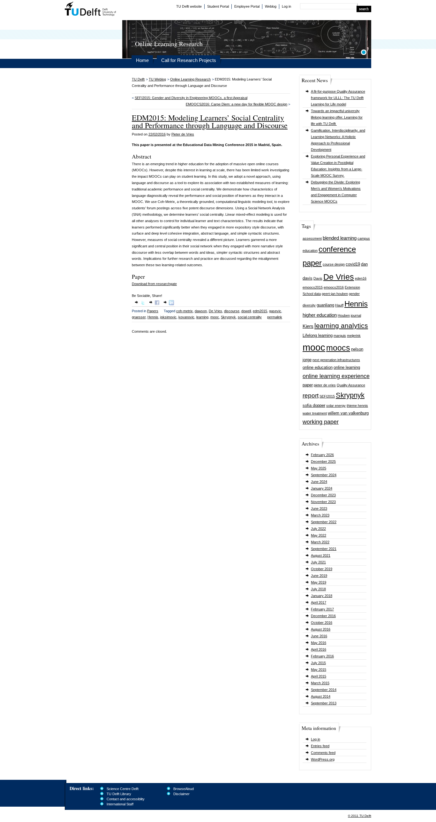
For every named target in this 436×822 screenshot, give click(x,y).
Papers (152, 311)
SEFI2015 (327, 396)
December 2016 (323, 616)
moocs (338, 348)
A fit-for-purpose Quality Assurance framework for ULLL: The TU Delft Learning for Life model (338, 97)
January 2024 (321, 488)
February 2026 (322, 455)
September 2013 (323, 703)
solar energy (336, 405)
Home (142, 60)
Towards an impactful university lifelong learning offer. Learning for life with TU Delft (337, 117)
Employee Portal (246, 6)
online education (318, 367)
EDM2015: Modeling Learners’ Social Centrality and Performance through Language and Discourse (210, 121)
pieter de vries (325, 385)
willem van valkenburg (348, 413)
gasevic (275, 311)
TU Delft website (189, 6)
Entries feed (320, 746)
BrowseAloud (183, 789)
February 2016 (322, 656)
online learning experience (336, 376)
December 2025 (323, 461)
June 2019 (319, 576)
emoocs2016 (334, 287)
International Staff (120, 804)
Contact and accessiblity (126, 799)
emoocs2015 (313, 287)
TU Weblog (157, 79)
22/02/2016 (157, 134)
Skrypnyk (350, 395)
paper (308, 385)
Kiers (308, 326)
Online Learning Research (190, 79)
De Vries (338, 277)
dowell (246, 311)
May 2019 (318, 582)
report (311, 395)
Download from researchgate (154, 284)
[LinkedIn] (171, 304)
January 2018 (321, 596)
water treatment (315, 413)
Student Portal (218, 6)
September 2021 (323, 549)
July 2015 (318, 663)
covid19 (353, 264)
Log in (286, 6)
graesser (139, 317)
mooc (314, 347)
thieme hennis (357, 405)
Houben (344, 315)
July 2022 (318, 529)
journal (356, 315)
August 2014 (320, 696)
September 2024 (323, 475)
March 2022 (320, 542)
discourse (231, 311)
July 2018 (318, 589)
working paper (321, 422)
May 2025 (318, 468)
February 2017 (322, 609)
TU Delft (90, 10)
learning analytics (341, 325)
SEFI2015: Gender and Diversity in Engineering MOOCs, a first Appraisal (191, 98)
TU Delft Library (119, 794)
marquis (340, 335)
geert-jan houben (335, 294)
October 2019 (321, 569)
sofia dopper (314, 405)
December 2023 (323, 495)
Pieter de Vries (182, 134)
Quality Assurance (351, 385)
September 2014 (323, 690)
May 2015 (318, 669)
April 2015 (318, 676)
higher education (320, 315)
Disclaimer (181, 794)
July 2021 (318, 562)
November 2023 (323, 502)
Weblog (270, 6)
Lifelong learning (318, 335)
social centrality (250, 317)
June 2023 (319, 508)
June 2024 (319, 482)
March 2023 (320, 515)
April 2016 (318, 649)
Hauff (339, 305)
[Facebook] (157, 304)
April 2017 (318, 602)
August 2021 (320, 555)
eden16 (360, 278)
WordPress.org (323, 759)
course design (334, 264)
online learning (347, 367)
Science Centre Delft (123, 789)
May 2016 (318, 643)
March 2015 (320, 683)
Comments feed (323, 753)
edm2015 (260, 311)
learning (202, 317)
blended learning (340, 238)
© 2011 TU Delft (359, 816)
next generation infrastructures (336, 360)
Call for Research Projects (188, 60)
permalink (274, 317)
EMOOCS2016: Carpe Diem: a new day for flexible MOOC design (236, 104)
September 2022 (323, 522)
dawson (201, 311)
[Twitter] (142, 304)
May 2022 (318, 535)
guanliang (325, 305)
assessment (312, 238)
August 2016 (320, 629)
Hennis (356, 303)
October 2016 (321, 622)
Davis (317, 278)
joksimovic (168, 317)
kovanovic (186, 317)
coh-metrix (184, 311)
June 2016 (319, 636)
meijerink (354, 335)
